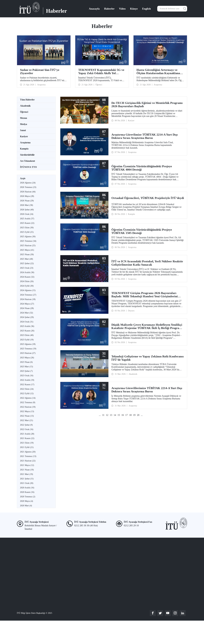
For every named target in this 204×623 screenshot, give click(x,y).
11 (103, 415)
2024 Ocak (26, 322)
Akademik (25, 105)
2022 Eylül (27, 393)
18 (130, 415)
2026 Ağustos (28, 183)
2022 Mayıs (27, 411)
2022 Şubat (26, 425)
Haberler (109, 8)
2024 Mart (26, 313)
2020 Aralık (27, 488)
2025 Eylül (27, 232)
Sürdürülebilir (27, 155)
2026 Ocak (26, 214)
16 (122, 415)
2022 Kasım (27, 384)
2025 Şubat (27, 263)
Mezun (23, 118)
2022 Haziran (28, 407)
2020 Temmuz (27, 497)
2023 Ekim (27, 335)
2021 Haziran (28, 461)
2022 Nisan (27, 416)
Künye (134, 8)
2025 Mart (26, 259)
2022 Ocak (26, 429)
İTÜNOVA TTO (28, 167)
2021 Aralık (27, 434)
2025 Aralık (27, 218)
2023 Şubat (26, 371)
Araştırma (25, 142)
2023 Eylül (27, 340)
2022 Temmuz (27, 402)
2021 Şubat (27, 479)
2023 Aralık (27, 326)
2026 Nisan (27, 201)
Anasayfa (94, 8)
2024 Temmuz (28, 295)
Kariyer (24, 136)
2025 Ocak (26, 268)
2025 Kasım (27, 223)
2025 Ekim (27, 227)
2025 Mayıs (27, 250)
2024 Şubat (27, 317)
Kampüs (24, 148)
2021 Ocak (26, 483)
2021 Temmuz (28, 456)
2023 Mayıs (27, 357)
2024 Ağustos (28, 290)
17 (126, 415)
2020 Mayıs (26, 501)
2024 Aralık (27, 272)
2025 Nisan (27, 254)
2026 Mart (26, 205)
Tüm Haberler (27, 99)
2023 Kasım (27, 331)
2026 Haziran (28, 192)
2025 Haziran (28, 245)
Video (122, 8)
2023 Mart (26, 366)
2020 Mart (26, 505)
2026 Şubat (27, 210)
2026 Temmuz (28, 187)
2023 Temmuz (28, 349)
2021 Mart (26, 474)
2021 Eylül (27, 447)
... (100, 415)
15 (119, 415)
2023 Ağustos (28, 344)
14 (115, 415)
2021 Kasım (27, 438)
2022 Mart (26, 420)
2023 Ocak (26, 375)
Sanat (23, 130)
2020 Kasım (27, 492)
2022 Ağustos (28, 398)
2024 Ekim (27, 281)
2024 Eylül (27, 286)
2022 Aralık (27, 380)
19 (134, 415)
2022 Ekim (27, 389)
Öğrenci (24, 112)
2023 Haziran (28, 353)
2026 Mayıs (27, 196)
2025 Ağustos (28, 236)
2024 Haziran (28, 299)
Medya (23, 124)
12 (107, 415)
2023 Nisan (26, 362)
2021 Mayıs (27, 465)
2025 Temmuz (28, 241)
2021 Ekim (27, 443)
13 (111, 415)
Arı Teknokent (27, 161)
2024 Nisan (27, 308)
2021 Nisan (27, 470)
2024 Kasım (27, 277)
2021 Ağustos (28, 452)
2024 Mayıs (27, 304)
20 (138, 415)
